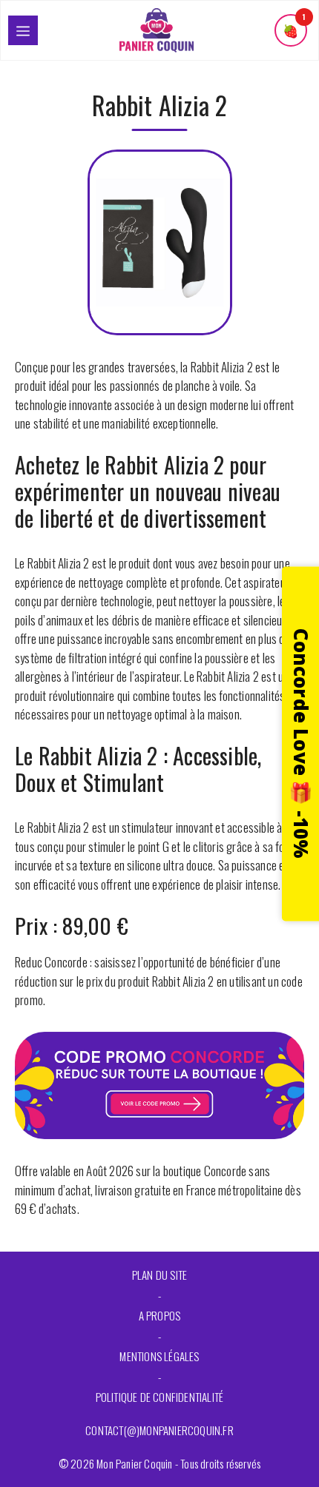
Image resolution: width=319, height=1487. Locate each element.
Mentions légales (159, 1356)
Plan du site (159, 1274)
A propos (160, 1315)
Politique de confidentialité (160, 1397)
